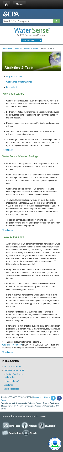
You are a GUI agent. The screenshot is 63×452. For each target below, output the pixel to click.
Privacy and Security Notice (24, 416)
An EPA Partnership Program (31, 35)
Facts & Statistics (13, 87)
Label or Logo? (12, 381)
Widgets (30, 432)
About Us (18, 48)
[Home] (6, 4)
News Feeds (11, 425)
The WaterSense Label (14, 370)
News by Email (12, 432)
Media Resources (31, 48)
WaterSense (7, 48)
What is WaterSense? (13, 366)
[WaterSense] (31, 30)
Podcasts (29, 425)
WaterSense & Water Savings (19, 82)
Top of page (7, 150)
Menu (19, 4)
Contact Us (37, 397)
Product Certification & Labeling (14, 375)
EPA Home (6, 416)
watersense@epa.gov (12, 345)
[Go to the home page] (11, 14)
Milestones (8, 385)
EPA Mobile (47, 425)
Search (56, 21)
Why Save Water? (14, 76)
